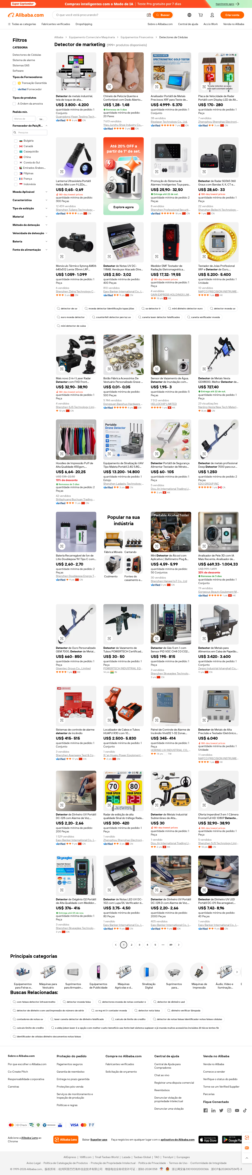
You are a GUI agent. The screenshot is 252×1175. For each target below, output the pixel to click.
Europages (183, 1157)
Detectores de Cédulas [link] (173, 37)
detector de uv (69, 308)
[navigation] (30, 491)
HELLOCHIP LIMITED (164, 403)
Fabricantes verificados (120, 1064)
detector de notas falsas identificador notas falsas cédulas (189, 1019)
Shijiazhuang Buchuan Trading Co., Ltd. (76, 499)
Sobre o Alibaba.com (21, 1055)
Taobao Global (142, 1157)
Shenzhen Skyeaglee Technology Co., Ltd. (171, 673)
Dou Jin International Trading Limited (171, 488)
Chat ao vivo (161, 1075)
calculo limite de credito (30, 1028)
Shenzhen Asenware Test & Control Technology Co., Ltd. (76, 755)
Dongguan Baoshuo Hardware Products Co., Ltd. (123, 403)
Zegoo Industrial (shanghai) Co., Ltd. (218, 668)
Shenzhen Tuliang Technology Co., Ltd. (76, 209)
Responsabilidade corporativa (26, 1079)
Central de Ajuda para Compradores (167, 1066)
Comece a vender (214, 1071)
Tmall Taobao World (107, 1157)
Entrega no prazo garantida (73, 1079)
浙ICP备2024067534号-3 (226, 1169)
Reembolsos (162, 1090)
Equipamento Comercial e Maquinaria (92, 37)
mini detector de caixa (73, 326)
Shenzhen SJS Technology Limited (76, 407)
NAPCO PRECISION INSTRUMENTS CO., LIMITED (218, 291)
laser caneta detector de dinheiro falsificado (79, 1019)
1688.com (86, 1157)
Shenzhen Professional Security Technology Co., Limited (171, 209)
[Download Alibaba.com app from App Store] (208, 1139)
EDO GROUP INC (208, 483)
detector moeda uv (224, 308)
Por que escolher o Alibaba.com (27, 1064)
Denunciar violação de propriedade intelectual (168, 1099)
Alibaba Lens (29, 1137)
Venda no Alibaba (213, 1064)
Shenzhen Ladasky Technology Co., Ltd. (123, 483)
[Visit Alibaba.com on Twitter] (221, 1110)
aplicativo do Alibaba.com (178, 1139)
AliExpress (70, 1157)
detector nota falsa (149, 1010)
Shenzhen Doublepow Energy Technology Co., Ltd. (76, 576)
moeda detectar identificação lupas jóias (111, 308)
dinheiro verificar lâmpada (185, 1010)
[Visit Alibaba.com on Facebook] (205, 1110)
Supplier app (98, 1139)
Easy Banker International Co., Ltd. (123, 291)
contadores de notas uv (30, 1019)
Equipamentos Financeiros (137, 37)
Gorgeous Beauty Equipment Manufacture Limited (218, 591)
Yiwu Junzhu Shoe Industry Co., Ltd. (123, 124)
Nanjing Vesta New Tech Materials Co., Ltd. (218, 407)
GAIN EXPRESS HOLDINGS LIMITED (171, 294)
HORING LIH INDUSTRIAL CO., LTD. (171, 750)
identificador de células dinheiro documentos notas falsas (49, 1036)
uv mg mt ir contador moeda (111, 1010)
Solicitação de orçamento (121, 1071)
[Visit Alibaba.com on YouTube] (237, 1110)
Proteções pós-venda (70, 1086)
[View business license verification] (161, 1169)
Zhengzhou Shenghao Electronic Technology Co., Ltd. (218, 121)
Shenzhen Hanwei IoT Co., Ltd (169, 581)
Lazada (126, 1157)
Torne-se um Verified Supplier (221, 1086)
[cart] (201, 15)
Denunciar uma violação (169, 1108)
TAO (156, 1157)
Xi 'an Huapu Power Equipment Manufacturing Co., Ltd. (123, 755)
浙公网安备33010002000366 (190, 1169)
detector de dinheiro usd (171, 1002)
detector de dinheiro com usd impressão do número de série (50, 1010)
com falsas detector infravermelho (36, 1002)
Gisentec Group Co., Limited (73, 668)
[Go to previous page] (115, 944)
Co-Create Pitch (18, 1071)
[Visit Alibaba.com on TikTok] (245, 1110)
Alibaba (58, 37)
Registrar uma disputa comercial (174, 1082)
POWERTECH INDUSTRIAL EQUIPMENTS (123, 668)
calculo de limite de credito (130, 1019)
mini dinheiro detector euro (187, 308)
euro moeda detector (73, 317)
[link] (247, 1137)
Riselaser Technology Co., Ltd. (169, 121)
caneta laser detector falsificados (161, 317)
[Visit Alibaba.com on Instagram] (229, 1110)
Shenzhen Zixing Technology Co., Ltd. (76, 291)
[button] (148, 15)
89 (171, 944)
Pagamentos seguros (70, 1064)
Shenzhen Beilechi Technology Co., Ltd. (218, 209)
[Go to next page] (178, 944)
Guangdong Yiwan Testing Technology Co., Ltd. (76, 116)
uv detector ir (153, 308)
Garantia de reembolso (70, 1071)
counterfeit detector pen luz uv (113, 317)
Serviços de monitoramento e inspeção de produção (75, 1095)
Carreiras (13, 1086)
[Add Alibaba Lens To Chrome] (65, 1139)
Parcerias (209, 1094)
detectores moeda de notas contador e (124, 1002)
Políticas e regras (67, 1105)
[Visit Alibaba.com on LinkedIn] (213, 1110)
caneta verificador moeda (205, 317)
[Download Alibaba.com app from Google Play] (233, 1139)
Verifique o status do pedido (220, 1079)
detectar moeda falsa (79, 1002)
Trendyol (168, 1157)
